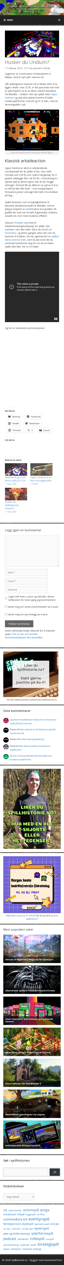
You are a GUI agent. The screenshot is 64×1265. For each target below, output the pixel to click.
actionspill (31, 1210)
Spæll (33, 1244)
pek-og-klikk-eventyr (16, 1233)
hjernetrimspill (41, 1224)
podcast (9, 1238)
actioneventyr (15, 1210)
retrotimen (23, 1239)
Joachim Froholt (41, 68)
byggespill (31, 1214)
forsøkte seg (21, 222)
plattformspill (42, 1233)
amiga (44, 1210)
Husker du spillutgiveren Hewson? (12, 505)
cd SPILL (41, 1214)
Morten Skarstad (18, 755)
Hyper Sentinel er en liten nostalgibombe (41, 479)
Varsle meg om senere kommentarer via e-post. (33, 606)
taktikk (6, 1249)
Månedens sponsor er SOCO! (20, 915)
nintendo (16, 1228)
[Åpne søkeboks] (59, 20)
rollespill (37, 1238)
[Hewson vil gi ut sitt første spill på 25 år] (16, 469)
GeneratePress (53, 1260)
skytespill (24, 1244)
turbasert (16, 1249)
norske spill (27, 1228)
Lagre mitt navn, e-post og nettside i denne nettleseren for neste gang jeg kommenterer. (32, 598)
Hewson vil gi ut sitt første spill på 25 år (15, 479)
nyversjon (41, 1228)
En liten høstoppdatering (31, 739)
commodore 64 (15, 1219)
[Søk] (55, 1172)
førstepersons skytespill (18, 1224)
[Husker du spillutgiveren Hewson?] (16, 494)
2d (5, 1210)
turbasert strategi (32, 1249)
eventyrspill (38, 1219)
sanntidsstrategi (11, 1245)
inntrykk (54, 1223)
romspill (50, 1239)
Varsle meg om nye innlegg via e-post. (28, 614)
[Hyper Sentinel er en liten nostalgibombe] (41, 469)
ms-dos (7, 1228)
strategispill (48, 1244)
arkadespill (9, 1214)
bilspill (21, 1214)
